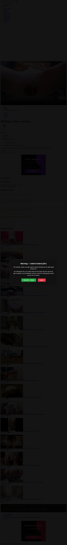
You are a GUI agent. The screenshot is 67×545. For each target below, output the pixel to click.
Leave (42, 280)
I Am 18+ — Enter (28, 280)
